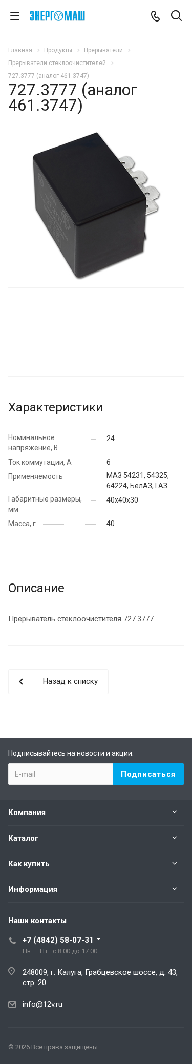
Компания (27, 812)
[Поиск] (176, 16)
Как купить (29, 863)
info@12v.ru (42, 1004)
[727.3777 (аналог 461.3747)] (96, 205)
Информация (32, 889)
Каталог (23, 838)
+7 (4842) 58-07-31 (58, 940)
